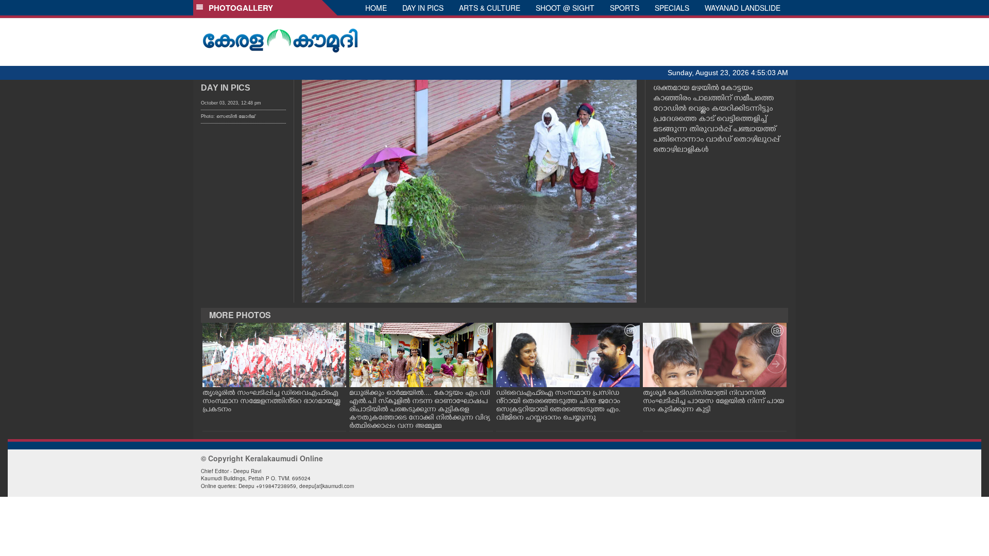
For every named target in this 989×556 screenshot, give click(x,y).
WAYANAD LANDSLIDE (742, 8)
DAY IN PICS (423, 8)
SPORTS (624, 8)
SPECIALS (672, 8)
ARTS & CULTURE (489, 8)
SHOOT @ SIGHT (565, 8)
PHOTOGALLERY (238, 7)
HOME (376, 8)
